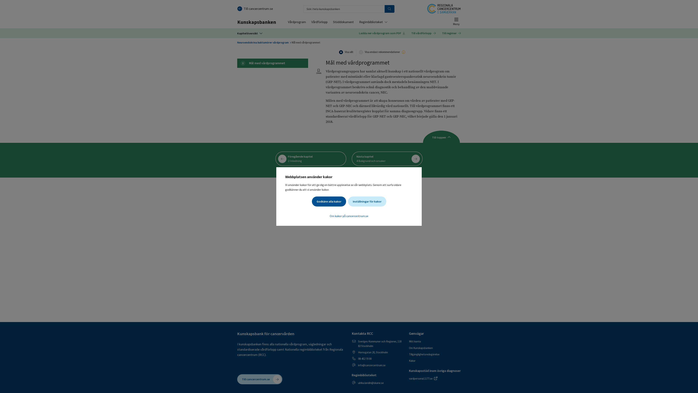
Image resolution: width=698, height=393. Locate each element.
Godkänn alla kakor (329, 201)
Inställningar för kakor (367, 201)
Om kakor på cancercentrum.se (349, 216)
